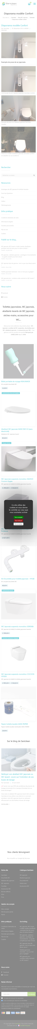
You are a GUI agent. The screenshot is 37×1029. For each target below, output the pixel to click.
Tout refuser (18, 520)
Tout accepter (18, 517)
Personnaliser (19, 524)
